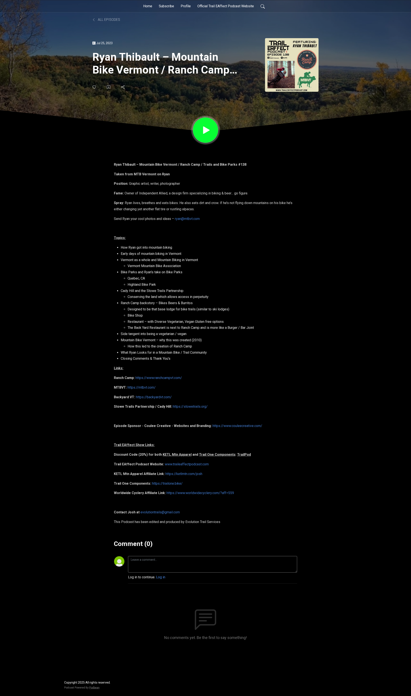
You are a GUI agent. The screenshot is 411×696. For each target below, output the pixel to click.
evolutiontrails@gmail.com (160, 512)
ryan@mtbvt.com (187, 219)
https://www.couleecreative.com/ (237, 426)
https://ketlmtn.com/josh (183, 474)
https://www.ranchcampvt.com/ (159, 378)
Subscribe (166, 6)
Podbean (94, 687)
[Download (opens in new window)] (108, 87)
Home (147, 6)
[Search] (263, 6)
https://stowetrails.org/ (190, 406)
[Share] (123, 87)
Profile (186, 6)
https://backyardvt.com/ (154, 397)
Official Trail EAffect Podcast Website (225, 6)
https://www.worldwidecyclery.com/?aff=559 (200, 493)
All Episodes (108, 20)
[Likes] (94, 87)
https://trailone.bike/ (167, 483)
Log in (160, 577)
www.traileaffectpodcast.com (187, 464)
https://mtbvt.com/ (142, 387)
